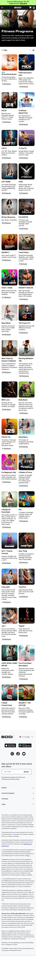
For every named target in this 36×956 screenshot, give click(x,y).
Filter (5, 50)
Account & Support (8, 793)
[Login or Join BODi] (34, 7)
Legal (3, 804)
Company (5, 799)
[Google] (24, 745)
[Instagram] (12, 753)
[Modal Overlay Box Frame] (17, 772)
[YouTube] (24, 753)
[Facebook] (18, 753)
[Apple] (10, 745)
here (28, 855)
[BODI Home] (18, 7)
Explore (4, 788)
